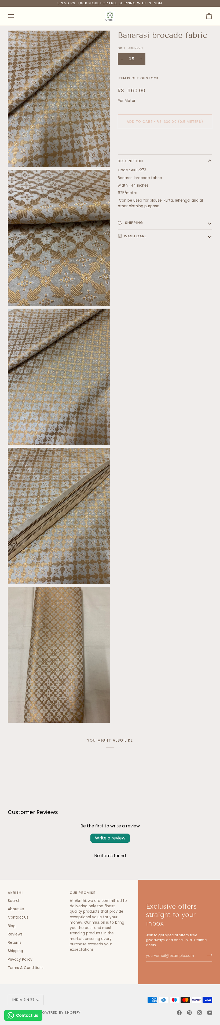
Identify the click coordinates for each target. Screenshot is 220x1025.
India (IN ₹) (23, 999)
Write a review (110, 838)
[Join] (207, 955)
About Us (16, 909)
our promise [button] (82, 892)
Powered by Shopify (60, 1012)
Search (14, 900)
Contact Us (18, 917)
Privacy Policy (20, 959)
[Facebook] (179, 1012)
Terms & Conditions (25, 967)
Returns (14, 942)
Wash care (135, 236)
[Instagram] (199, 1012)
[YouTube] (209, 1012)
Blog (12, 925)
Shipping (133, 222)
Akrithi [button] (15, 892)
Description (130, 161)
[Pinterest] (189, 1012)
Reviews (15, 934)
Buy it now (165, 140)
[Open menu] (16, 16)
